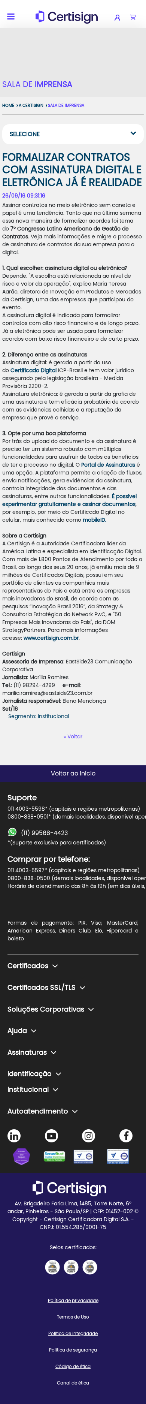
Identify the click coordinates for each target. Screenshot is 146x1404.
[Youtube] (51, 1135)
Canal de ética (73, 1383)
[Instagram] (88, 1135)
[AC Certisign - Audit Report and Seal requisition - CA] (89, 1267)
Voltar (74, 736)
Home (8, 105)
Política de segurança (73, 1350)
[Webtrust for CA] (58, 1157)
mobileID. (94, 520)
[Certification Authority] (88, 1157)
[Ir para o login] (122, 18)
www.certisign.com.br (51, 638)
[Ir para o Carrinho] (133, 18)
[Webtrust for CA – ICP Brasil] (28, 1157)
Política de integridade (73, 1333)
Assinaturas (27, 1052)
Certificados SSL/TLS (41, 988)
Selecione (25, 134)
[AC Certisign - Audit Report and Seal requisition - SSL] (52, 1267)
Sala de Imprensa (66, 105)
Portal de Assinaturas (109, 465)
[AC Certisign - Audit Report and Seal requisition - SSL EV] (71, 1267)
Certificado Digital (33, 370)
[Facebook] (126, 1135)
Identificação (29, 1074)
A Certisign (31, 105)
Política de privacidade (73, 1300)
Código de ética (73, 1366)
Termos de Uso (73, 1317)
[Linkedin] (14, 1135)
